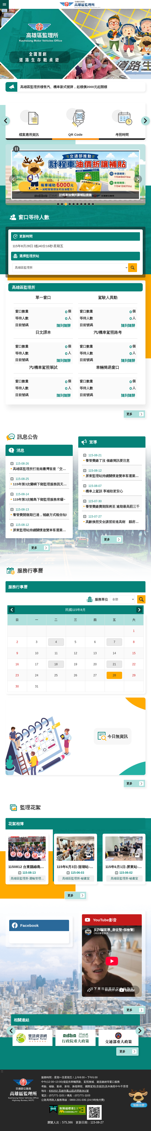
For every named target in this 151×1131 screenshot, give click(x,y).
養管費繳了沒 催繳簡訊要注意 (108, 458)
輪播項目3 (65, 204)
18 (56, 664)
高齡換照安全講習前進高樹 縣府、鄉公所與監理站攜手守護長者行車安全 (114, 519)
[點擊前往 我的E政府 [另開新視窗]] (53, 1109)
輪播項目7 (81, 204)
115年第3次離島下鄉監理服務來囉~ (39, 497)
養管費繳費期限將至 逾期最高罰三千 (113, 504)
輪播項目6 (77, 204)
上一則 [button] (5, 120)
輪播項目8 (85, 204)
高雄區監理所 (80, 4)
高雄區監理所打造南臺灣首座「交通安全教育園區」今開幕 (41, 466)
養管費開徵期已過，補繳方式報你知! (40, 512)
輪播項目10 (93, 204)
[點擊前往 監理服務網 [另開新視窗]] (118, 1038)
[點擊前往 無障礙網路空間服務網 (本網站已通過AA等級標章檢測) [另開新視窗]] (72, 1110)
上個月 (12, 610)
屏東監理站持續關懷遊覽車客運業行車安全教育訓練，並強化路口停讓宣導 (41, 527)
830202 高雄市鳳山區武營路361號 (69, 1090)
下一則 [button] (145, 120)
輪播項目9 (89, 204)
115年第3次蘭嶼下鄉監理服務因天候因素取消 (41, 481)
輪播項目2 (62, 204)
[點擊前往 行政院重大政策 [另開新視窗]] (32, 1038)
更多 (129, 414)
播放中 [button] (16, 149)
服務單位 (101, 599)
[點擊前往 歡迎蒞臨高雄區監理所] (75, 44)
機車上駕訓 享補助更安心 (39, 87)
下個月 (139, 610)
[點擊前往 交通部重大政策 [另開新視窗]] (75, 1038)
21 (114, 664)
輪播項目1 (58, 204)
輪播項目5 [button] (73, 204)
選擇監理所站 (29, 256)
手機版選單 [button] (4, 4)
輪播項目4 (69, 204)
